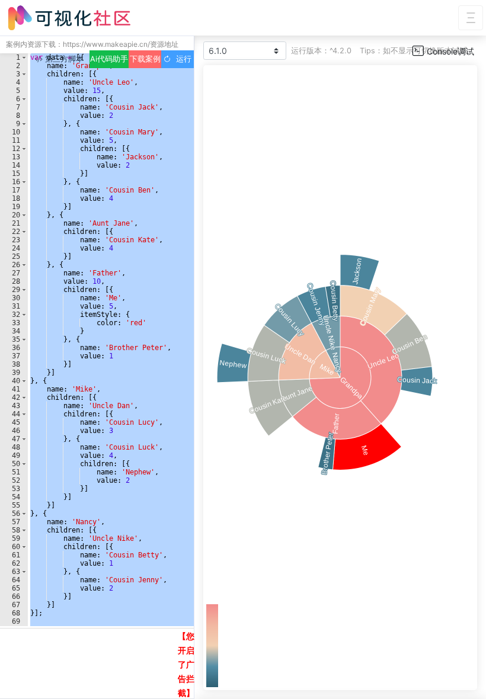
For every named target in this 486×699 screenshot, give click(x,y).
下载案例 (145, 58)
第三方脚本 (63, 58)
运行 (181, 58)
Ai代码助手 (109, 58)
